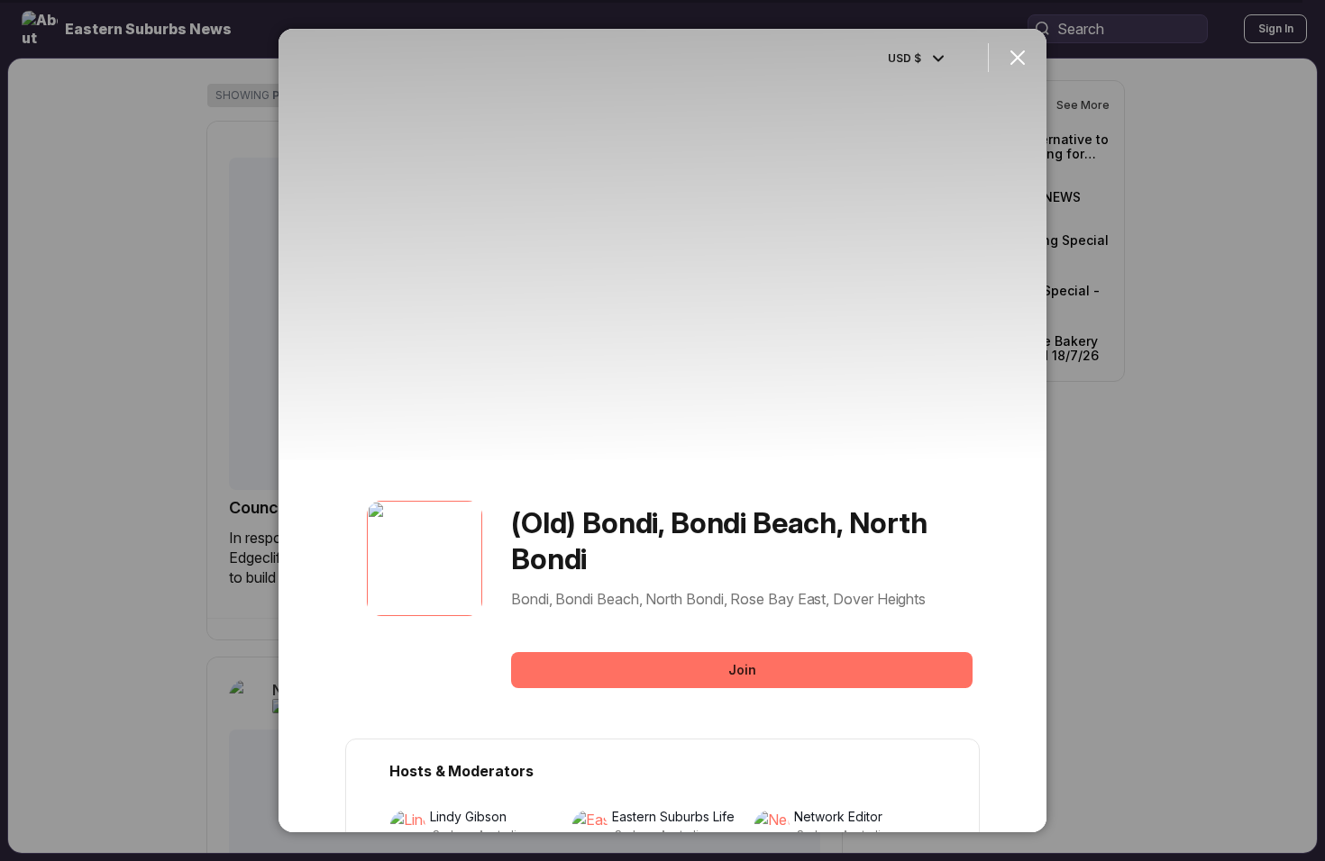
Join (742, 669)
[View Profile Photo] (424, 558)
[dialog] (662, 430)
